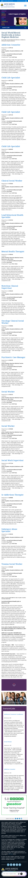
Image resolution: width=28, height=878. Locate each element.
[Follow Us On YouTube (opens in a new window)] (14, 865)
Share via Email (21, 818)
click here (10, 854)
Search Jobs (6, 27)
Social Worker (8, 741)
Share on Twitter (17, 818)
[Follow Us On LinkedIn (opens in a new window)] (17, 865)
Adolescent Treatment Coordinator (13, 714)
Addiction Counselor (9, 769)
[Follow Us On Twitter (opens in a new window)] (11, 865)
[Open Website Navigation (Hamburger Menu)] (25, 4)
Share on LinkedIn (19, 818)
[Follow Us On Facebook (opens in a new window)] (8, 865)
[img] (8, 5)
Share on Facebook (15, 818)
